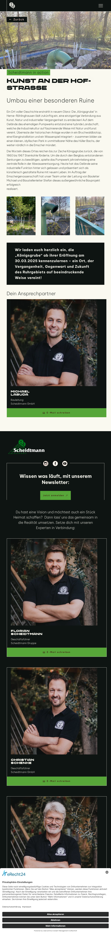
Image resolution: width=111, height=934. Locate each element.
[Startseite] (12, 5)
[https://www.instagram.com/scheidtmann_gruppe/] (46, 463)
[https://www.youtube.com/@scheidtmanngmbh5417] (65, 463)
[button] (100, 5)
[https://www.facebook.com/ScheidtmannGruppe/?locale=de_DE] (55, 463)
